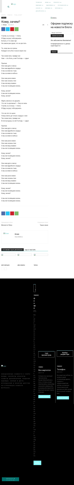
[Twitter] (8, 29)
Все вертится (44, 370)
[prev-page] (2, 269)
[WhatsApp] (16, 29)
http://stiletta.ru (19, 236)
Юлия (5, 24)
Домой (3, 15)
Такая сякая (44, 225)
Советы (41, 367)
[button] (8, 7)
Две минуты (21, 265)
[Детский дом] (8, 258)
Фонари (35, 303)
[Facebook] (3, 29)
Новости (10, 15)
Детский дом (5, 265)
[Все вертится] (46, 364)
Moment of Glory (6, 225)
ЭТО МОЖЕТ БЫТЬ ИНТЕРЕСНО (13, 250)
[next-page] (5, 269)
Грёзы (36, 265)
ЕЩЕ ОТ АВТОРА (30, 250)
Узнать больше (37, 463)
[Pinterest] (12, 29)
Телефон (61, 369)
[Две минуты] (25, 258)
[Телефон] (65, 363)
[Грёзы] (41, 258)
